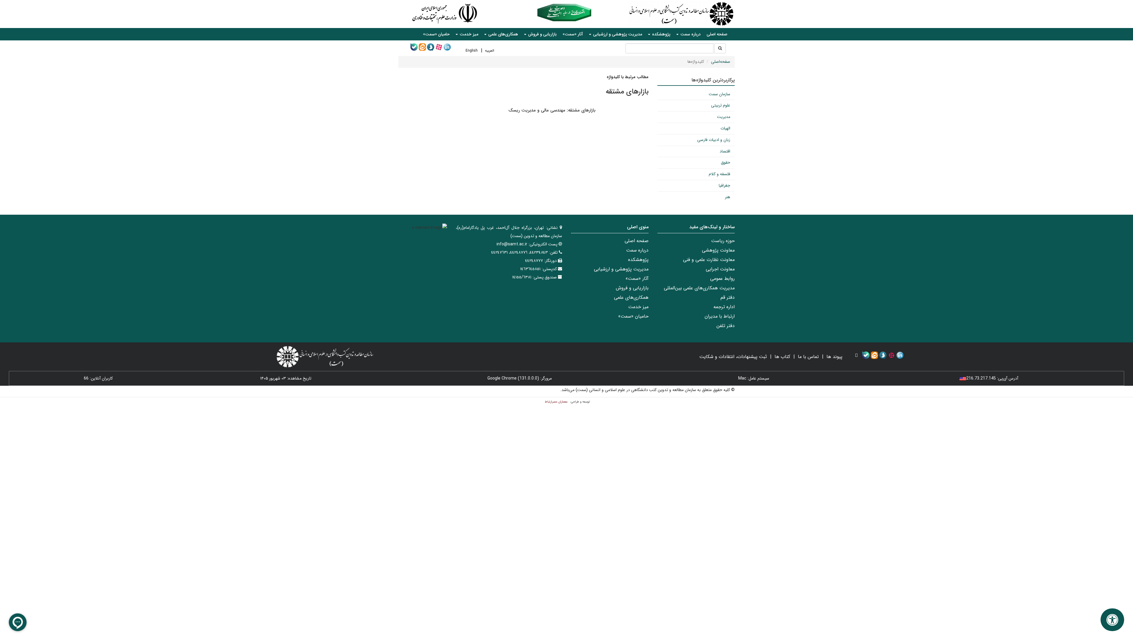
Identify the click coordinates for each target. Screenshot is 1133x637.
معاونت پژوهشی (718, 250)
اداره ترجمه (724, 307)
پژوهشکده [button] (660, 34)
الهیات (725, 128)
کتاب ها (782, 356)
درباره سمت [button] (690, 34)
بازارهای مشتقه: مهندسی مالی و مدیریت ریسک (551, 110)
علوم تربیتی (720, 105)
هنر (727, 197)
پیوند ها (834, 356)
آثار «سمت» (573, 34)
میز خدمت (638, 307)
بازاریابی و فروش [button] (542, 34)
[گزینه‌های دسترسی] (1112, 619)
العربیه (489, 50)
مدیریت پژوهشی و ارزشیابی (621, 269)
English (472, 50)
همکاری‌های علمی (631, 297)
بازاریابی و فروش (632, 288)
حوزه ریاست (723, 240)
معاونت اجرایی (720, 269)
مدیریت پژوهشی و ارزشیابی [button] (617, 34)
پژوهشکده (638, 259)
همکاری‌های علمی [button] (502, 34)
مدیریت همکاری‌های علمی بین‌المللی (699, 288)
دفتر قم (728, 297)
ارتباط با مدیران (720, 316)
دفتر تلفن (725, 325)
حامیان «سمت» (436, 34)
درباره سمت (637, 250)
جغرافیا (724, 185)
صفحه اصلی (717, 34)
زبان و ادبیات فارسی (713, 140)
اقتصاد (725, 151)
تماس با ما (808, 356)
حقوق (725, 162)
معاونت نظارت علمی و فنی (709, 259)
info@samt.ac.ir (512, 244)
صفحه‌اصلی (720, 61)
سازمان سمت (719, 94)
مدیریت (723, 117)
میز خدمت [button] (468, 34)
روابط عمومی (722, 278)
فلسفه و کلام (719, 174)
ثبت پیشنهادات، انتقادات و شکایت (733, 356)
